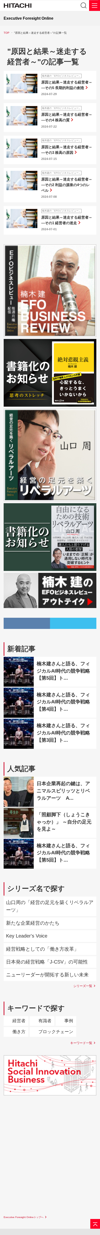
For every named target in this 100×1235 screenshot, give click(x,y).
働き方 (18, 1031)
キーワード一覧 (81, 1043)
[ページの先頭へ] (95, 1224)
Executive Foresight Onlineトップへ (23, 1217)
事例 (68, 1020)
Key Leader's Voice (26, 936)
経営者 (18, 1020)
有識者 (44, 1020)
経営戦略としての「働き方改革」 (42, 949)
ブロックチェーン (55, 1031)
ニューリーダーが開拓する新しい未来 (47, 974)
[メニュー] (94, 5)
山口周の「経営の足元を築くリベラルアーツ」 (49, 906)
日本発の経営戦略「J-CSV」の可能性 (47, 961)
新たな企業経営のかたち (32, 923)
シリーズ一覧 (82, 986)
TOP (6, 32)
